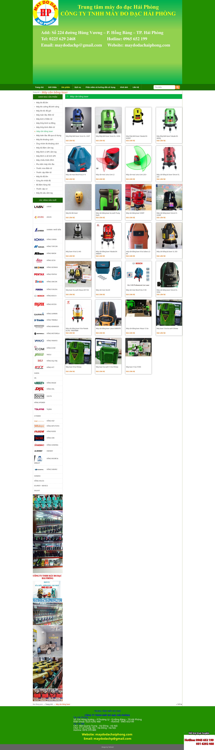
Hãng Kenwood (53, 326)
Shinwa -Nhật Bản (54, 230)
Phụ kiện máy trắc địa (45, 164)
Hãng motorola (53, 333)
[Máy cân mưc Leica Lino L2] (108, 159)
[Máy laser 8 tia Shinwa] (78, 357)
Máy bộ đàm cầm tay (45, 148)
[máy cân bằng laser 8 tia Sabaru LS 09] (138, 243)
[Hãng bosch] (40, 296)
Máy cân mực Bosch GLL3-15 (76, 175)
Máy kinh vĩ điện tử (44, 119)
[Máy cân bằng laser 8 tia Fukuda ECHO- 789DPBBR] (78, 313)
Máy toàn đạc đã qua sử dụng (48, 135)
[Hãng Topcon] (40, 246)
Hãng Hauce (39, 481)
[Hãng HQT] (40, 421)
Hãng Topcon (52, 246)
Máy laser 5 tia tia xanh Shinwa (167, 328)
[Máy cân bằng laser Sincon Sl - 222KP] (169, 201)
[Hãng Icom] (40, 348)
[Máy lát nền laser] (78, 197)
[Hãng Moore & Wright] (40, 458)
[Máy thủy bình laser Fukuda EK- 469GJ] (169, 120)
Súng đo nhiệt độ (43, 180)
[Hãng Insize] (40, 383)
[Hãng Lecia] (40, 260)
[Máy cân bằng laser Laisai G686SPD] (108, 323)
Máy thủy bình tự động (45, 123)
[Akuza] (40, 217)
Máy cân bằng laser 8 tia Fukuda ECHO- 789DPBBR (77, 329)
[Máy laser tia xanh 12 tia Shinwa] (108, 355)
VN (35, 378)
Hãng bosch (51, 296)
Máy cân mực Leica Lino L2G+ (136, 175)
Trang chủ (36, 92)
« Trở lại (179, 704)
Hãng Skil (50, 389)
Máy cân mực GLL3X (103, 290)
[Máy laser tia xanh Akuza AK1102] (78, 274)
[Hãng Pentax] (40, 274)
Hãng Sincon (52, 282)
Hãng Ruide (51, 431)
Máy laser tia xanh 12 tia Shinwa (107, 367)
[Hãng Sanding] (40, 445)
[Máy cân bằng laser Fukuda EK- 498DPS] (108, 236)
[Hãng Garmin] (40, 314)
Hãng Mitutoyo (53, 426)
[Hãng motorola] (40, 333)
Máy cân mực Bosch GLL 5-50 (136, 290)
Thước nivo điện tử (44, 168)
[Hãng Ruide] (40, 431)
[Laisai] (40, 207)
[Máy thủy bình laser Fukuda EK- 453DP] (138, 117)
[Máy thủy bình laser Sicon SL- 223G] (108, 125)
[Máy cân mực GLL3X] (108, 270)
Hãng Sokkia (52, 239)
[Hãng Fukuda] (40, 289)
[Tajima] (40, 409)
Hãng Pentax (52, 274)
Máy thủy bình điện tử (45, 127)
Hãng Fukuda (52, 289)
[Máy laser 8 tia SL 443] (78, 231)
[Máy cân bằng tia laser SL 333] (169, 236)
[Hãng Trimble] (40, 320)
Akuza (49, 217)
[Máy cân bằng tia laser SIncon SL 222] (169, 159)
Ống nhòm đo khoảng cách (47, 143)
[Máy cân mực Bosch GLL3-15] (78, 167)
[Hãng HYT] (40, 367)
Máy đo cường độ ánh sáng (47, 106)
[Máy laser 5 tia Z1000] (138, 347)
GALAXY (37, 490)
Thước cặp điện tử (43, 172)
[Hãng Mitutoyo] (40, 426)
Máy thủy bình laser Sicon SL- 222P (78, 136)
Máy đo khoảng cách (44, 139)
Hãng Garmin (52, 314)
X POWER (37, 416)
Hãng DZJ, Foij (52, 361)
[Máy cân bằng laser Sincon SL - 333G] (169, 282)
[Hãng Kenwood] (40, 326)
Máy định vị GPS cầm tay (46, 152)
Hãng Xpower (39, 402)
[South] (40, 396)
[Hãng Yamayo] (40, 341)
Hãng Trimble (52, 320)
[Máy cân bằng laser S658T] (138, 201)
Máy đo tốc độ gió (43, 111)
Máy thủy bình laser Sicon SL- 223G (108, 136)
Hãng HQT (50, 421)
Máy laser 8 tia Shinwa (73, 367)
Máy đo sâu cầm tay (44, 193)
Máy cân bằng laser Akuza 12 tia (137, 328)
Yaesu (49, 354)
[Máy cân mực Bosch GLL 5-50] (138, 274)
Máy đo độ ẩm (42, 102)
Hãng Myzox (51, 304)
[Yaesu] (40, 354)
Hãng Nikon (51, 253)
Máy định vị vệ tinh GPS (46, 156)
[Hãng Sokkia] (40, 239)
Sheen (36, 373)
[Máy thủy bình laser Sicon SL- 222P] (78, 120)
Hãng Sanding (52, 445)
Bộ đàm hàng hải (43, 184)
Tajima (49, 409)
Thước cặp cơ (41, 189)
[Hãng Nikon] (40, 253)
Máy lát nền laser (72, 213)
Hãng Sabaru (52, 469)
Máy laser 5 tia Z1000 (133, 367)
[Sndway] (40, 451)
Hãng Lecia (51, 260)
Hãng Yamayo (52, 341)
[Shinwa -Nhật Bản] (40, 230)
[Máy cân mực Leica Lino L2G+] (138, 159)
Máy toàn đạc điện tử (45, 115)
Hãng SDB (50, 438)
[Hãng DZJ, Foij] (40, 361)
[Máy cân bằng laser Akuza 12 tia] (138, 308)
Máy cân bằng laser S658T (135, 213)
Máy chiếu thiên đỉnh (45, 160)
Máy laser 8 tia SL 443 (73, 251)
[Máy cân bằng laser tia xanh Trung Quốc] (108, 208)
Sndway (50, 451)
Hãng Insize (51, 383)
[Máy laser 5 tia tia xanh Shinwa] (169, 319)
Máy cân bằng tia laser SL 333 (167, 251)
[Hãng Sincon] (40, 282)
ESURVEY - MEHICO (41, 486)
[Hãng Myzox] (40, 304)
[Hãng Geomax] (40, 267)
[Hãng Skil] (40, 389)
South (49, 396)
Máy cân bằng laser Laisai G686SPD (108, 328)
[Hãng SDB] (40, 438)
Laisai (49, 207)
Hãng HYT (50, 367)
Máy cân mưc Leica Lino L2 (105, 175)
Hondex (37, 476)
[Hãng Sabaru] (40, 469)
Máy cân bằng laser (55, 92)
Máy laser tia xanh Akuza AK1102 (77, 290)
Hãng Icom (51, 348)
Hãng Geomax (52, 267)
